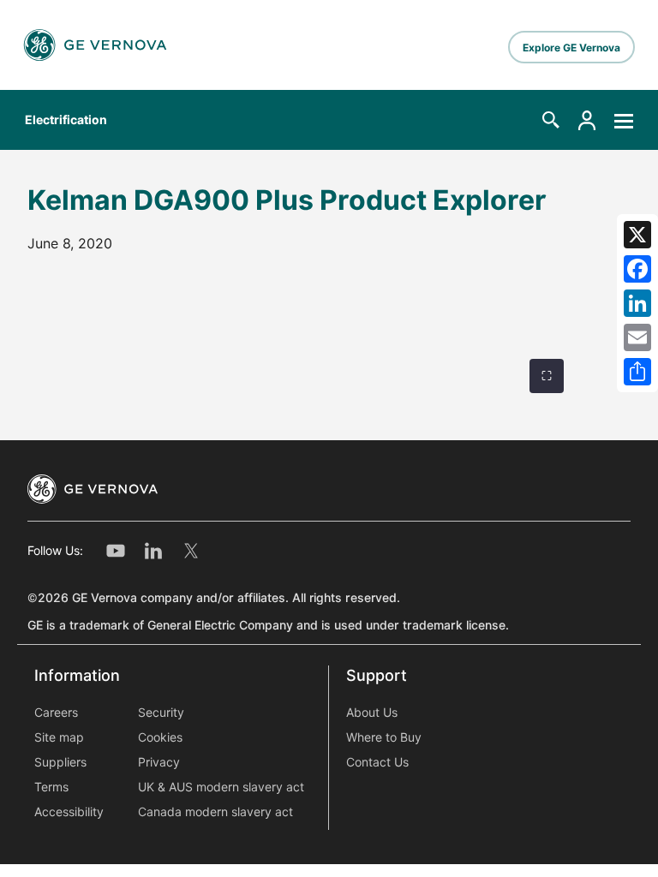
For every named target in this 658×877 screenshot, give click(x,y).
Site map (59, 737)
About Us (372, 712)
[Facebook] (637, 269)
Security (161, 712)
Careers (56, 712)
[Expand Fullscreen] (546, 376)
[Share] (637, 372)
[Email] (637, 337)
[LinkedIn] (637, 303)
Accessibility (69, 812)
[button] (550, 120)
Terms (51, 787)
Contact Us (377, 762)
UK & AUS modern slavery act (221, 787)
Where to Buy (384, 737)
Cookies (160, 737)
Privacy (159, 762)
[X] (637, 235)
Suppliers (60, 762)
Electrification (66, 120)
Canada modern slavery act (215, 812)
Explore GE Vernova (571, 47)
